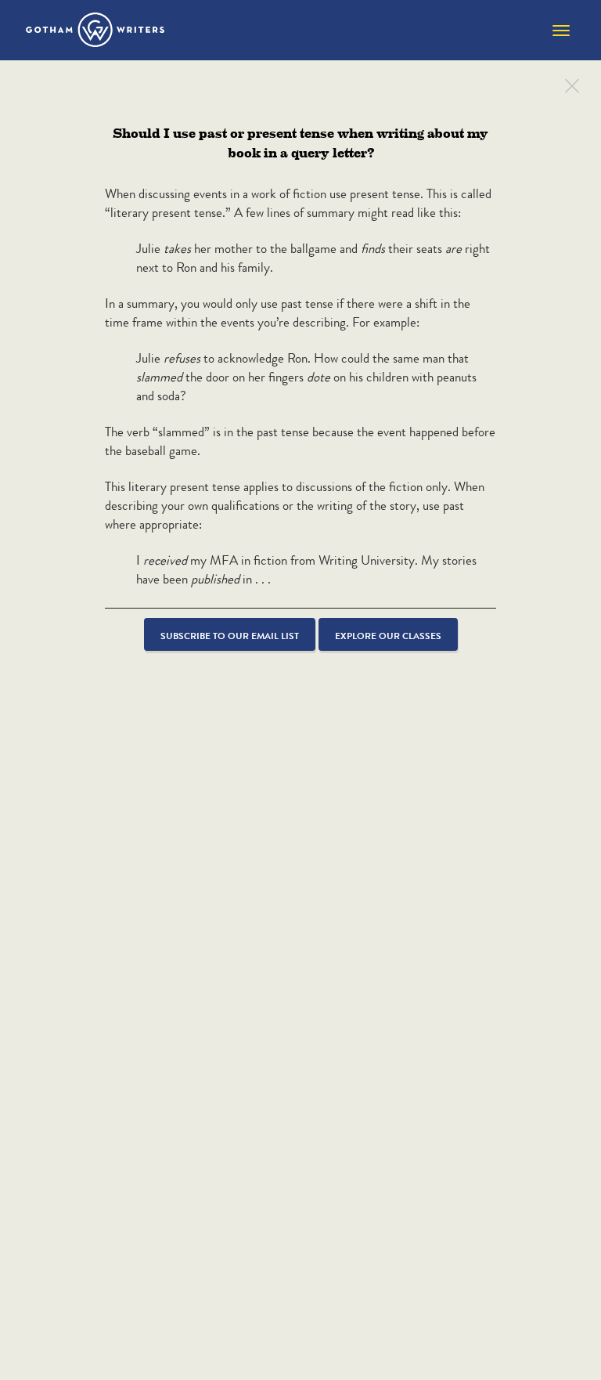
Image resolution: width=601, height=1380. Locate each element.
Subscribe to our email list (229, 635)
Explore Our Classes (388, 635)
